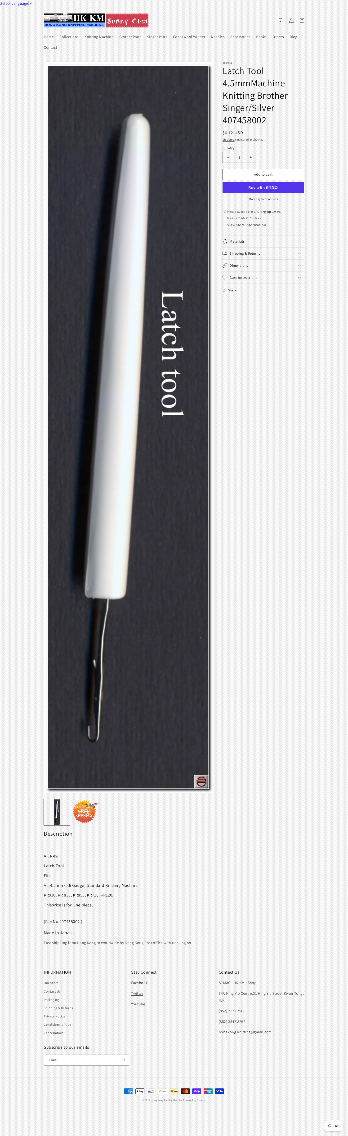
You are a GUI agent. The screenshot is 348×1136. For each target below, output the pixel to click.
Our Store (51, 983)
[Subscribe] (123, 1060)
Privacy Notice (54, 1016)
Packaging (51, 1000)
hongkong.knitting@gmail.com (245, 1032)
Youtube (138, 1004)
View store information (246, 224)
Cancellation (53, 1033)
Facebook (139, 982)
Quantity (228, 148)
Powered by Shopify (194, 1100)
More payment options (263, 199)
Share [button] (232, 290)
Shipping (229, 139)
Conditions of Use (57, 1024)
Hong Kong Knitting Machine (167, 1100)
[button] (281, 20)
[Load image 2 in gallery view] (85, 812)
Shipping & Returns (58, 1008)
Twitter (137, 993)
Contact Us (52, 991)
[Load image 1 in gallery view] (57, 812)
